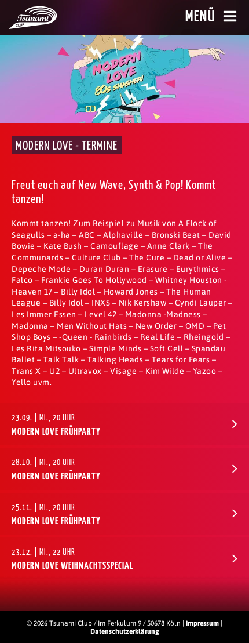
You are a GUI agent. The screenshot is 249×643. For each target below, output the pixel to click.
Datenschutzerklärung (124, 631)
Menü (200, 17)
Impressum (202, 623)
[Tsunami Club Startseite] (33, 26)
